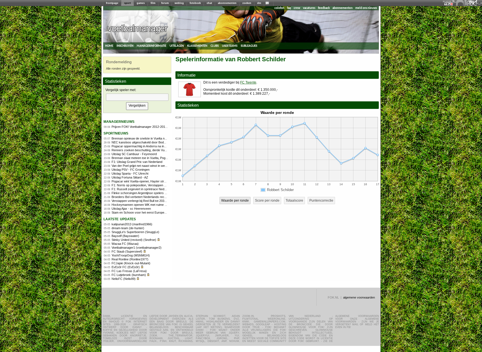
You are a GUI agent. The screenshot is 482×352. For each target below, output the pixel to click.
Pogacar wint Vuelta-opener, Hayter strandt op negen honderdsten (156, 181)
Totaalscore (294, 200)
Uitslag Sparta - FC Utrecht (130, 173)
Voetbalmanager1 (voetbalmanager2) (137, 247)
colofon (279, 8)
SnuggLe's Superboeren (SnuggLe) (135, 232)
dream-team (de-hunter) (128, 228)
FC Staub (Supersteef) (127, 251)
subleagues (249, 46)
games (141, 3)
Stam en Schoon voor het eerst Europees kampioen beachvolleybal (157, 212)
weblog (179, 3)
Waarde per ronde (235, 200)
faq (289, 8)
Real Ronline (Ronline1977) (130, 259)
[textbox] (137, 97)
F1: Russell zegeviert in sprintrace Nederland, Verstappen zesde (155, 189)
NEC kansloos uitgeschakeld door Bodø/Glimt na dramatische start (157, 142)
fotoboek (195, 3)
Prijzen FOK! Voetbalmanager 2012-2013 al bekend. (147, 126)
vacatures (309, 8)
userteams (229, 46)
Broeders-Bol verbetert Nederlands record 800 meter (147, 197)
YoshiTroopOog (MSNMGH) (131, 255)
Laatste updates (119, 218)
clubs (215, 46)
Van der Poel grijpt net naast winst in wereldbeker (145, 165)
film (153, 3)
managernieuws (118, 121)
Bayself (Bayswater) (125, 236)
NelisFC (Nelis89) (124, 278)
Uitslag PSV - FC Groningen (131, 169)
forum (165, 3)
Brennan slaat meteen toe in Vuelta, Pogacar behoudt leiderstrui (154, 158)
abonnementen (227, 3)
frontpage (112, 3)
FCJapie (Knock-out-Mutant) (131, 263)
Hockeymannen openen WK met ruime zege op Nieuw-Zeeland (154, 204)
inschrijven (125, 46)
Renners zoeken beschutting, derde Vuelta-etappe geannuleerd (154, 150)
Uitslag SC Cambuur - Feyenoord (134, 154)
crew (297, 8)
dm (259, 3)
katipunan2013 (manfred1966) (132, 224)
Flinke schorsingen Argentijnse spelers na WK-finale (147, 193)
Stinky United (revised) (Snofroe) (134, 239)
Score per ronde (267, 200)
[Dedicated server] (449, 4)
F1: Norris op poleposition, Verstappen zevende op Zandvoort (153, 185)
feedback (324, 8)
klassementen (197, 46)
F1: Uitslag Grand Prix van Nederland (137, 161)
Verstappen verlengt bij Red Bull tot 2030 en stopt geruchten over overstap (162, 200)
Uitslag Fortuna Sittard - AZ (130, 177)
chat (209, 3)
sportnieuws (115, 133)
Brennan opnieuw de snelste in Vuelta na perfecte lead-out (151, 138)
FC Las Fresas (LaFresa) (129, 271)
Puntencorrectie (321, 200)
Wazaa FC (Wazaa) (125, 243)
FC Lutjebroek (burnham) (129, 275)
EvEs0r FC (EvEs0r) (126, 267)
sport (127, 3)
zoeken (246, 3)
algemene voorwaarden (359, 297)
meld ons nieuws (366, 8)
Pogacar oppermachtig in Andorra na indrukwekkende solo (151, 146)
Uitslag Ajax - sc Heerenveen (131, 208)
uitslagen (177, 46)
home (109, 46)
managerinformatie (151, 46)
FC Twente (248, 82)
